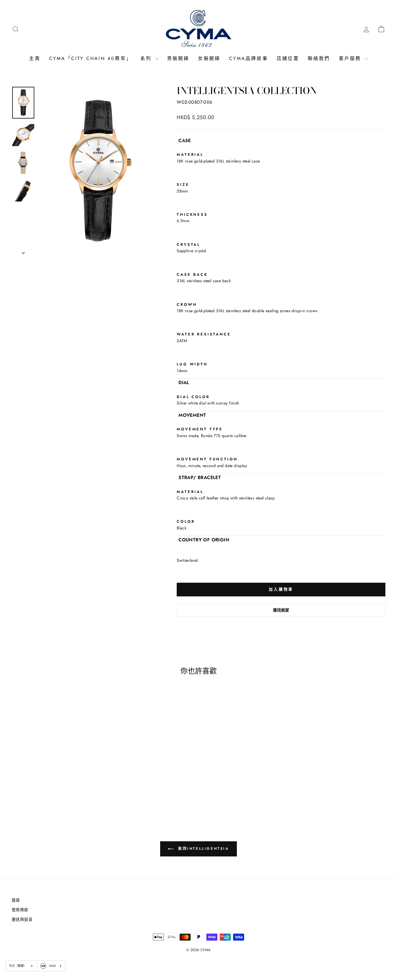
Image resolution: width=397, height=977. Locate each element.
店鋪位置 (288, 58)
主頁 (34, 58)
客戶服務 (351, 58)
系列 (147, 58)
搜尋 (16, 900)
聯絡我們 (319, 58)
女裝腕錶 (209, 58)
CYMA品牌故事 (248, 58)
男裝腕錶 (178, 58)
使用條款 (20, 910)
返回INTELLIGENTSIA (202, 848)
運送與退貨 (22, 919)
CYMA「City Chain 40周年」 (90, 58)
